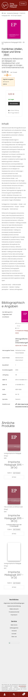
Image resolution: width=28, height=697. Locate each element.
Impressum (14, 615)
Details (14, 477)
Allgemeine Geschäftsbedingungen (14, 603)
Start (4, 13)
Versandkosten (22, 686)
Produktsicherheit (14, 612)
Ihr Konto (4, 694)
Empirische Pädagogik (12, 13)
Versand (14, 631)
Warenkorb (22, 693)
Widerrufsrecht (14, 609)
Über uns (14, 636)
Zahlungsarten (14, 628)
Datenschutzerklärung (14, 606)
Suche (14, 694)
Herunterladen (14, 103)
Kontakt (14, 634)
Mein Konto (14, 625)
